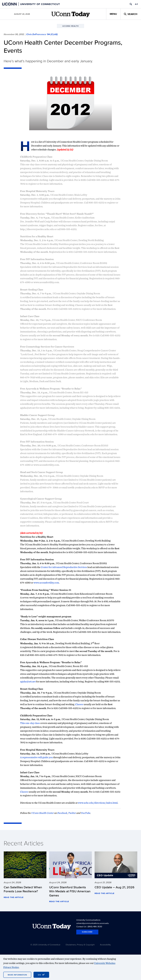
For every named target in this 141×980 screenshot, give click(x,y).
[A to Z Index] (136, 4)
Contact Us (81, 926)
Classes (79, 704)
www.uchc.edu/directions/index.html (98, 802)
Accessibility (105, 944)
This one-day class (30, 723)
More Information (17, 974)
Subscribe (87, 932)
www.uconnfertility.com (46, 582)
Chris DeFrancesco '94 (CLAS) (42, 34)
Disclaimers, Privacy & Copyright (80, 944)
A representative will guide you (36, 757)
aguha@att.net (28, 681)
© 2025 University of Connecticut (45, 944)
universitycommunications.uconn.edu (92, 923)
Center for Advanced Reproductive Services (64, 567)
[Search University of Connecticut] (131, 4)
